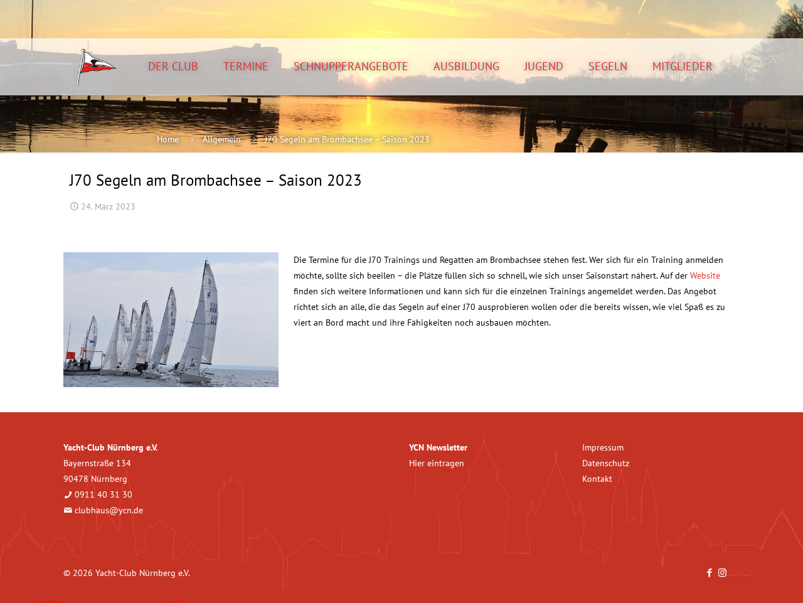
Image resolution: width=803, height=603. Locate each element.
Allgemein (222, 139)
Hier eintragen (436, 463)
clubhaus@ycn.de (109, 510)
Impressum (603, 447)
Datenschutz (605, 463)
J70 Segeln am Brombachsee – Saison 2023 (347, 139)
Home (168, 139)
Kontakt (597, 478)
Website (705, 275)
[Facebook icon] (709, 573)
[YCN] (96, 66)
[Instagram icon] (722, 573)
